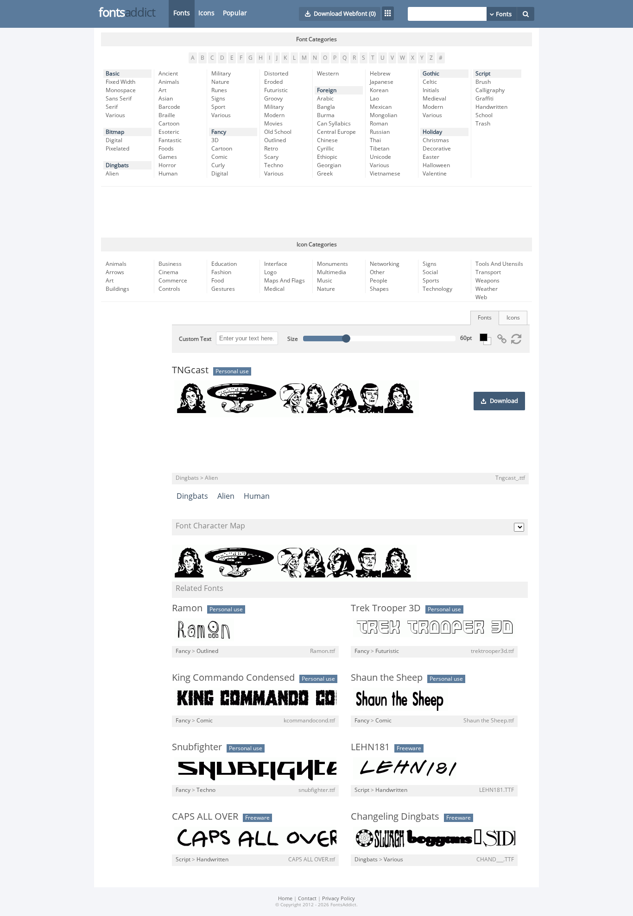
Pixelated (117, 148)
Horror (167, 165)
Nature (220, 82)
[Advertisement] (316, 212)
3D (215, 140)
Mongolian (383, 115)
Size (292, 339)
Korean (379, 90)
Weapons (487, 280)
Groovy (273, 98)
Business (170, 264)
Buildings (117, 289)
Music (324, 280)
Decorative (437, 148)
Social (430, 272)
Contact (307, 899)
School (484, 115)
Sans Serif (119, 98)
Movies (273, 123)
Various (115, 115)
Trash (482, 123)
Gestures (223, 289)
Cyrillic (325, 148)
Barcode (169, 107)
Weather (486, 289)
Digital (114, 140)
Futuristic (276, 90)
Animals (168, 82)
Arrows (115, 272)
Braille (166, 115)
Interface (275, 264)
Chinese (327, 140)
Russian (380, 132)
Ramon (187, 608)
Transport (488, 272)
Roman (379, 123)
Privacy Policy (338, 899)
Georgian (329, 165)
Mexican (381, 107)
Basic (113, 73)
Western (328, 73)
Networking (384, 264)
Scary (271, 157)
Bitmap (115, 132)
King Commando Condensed (233, 677)
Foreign (326, 90)
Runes (219, 90)
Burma (326, 115)
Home (285, 899)
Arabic (325, 98)
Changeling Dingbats (395, 816)
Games (167, 157)
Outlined (275, 140)
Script (482, 73)
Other (377, 272)
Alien (112, 173)
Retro (271, 148)
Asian (165, 98)
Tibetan (379, 148)
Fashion (221, 272)
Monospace (121, 90)
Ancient (168, 73)
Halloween (436, 165)
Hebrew (380, 73)
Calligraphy (490, 90)
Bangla (326, 107)
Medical (274, 289)
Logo (270, 272)
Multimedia (331, 272)
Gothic (431, 73)
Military (221, 73)
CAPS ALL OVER (205, 816)
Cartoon (168, 123)
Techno (273, 165)
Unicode (380, 157)
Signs (218, 98)
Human (167, 173)
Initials (431, 90)
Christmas (436, 140)
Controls (169, 289)
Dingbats (117, 165)
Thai (375, 140)
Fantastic (170, 140)
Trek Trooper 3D (386, 608)
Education (224, 264)
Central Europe (336, 132)
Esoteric (168, 132)
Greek (325, 173)
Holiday (432, 132)
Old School (277, 132)
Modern (274, 115)
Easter (431, 157)
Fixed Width (120, 82)
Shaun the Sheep (387, 677)
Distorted (276, 73)
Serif (112, 107)
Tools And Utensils (499, 264)
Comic (219, 157)
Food (217, 280)
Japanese (381, 82)
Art (162, 90)
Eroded (273, 82)
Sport (218, 107)
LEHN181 (370, 747)
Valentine (435, 173)
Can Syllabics (334, 123)
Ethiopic (327, 157)
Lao (374, 98)
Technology (437, 289)
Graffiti (484, 98)
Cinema (168, 272)
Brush (483, 82)
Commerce (172, 280)
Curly (218, 165)
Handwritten (491, 107)
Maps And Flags (284, 280)
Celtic (430, 82)
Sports (431, 280)
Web (481, 297)
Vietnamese (385, 173)
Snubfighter (197, 747)
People (378, 280)
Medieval (434, 98)
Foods (166, 148)
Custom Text (195, 339)
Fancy (218, 132)
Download (504, 401)
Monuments (332, 264)
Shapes (379, 289)
